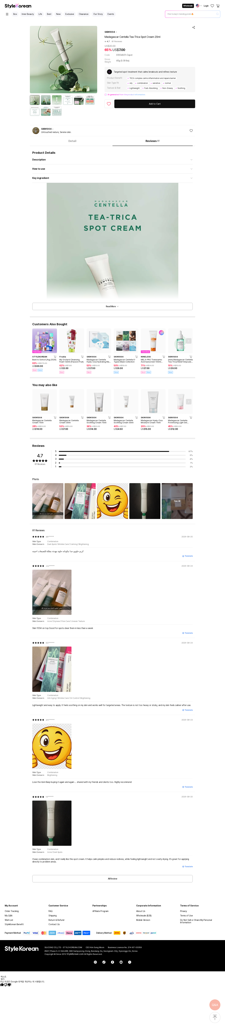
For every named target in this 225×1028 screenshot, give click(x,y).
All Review (112, 878)
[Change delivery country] (199, 6)
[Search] (217, 14)
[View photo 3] (112, 501)
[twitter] (130, 962)
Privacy (183, 911)
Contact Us (54, 924)
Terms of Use (186, 915)
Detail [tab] (72, 141)
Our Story (98, 14)
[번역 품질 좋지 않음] (7, 985)
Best (49, 14)
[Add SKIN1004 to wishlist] (191, 130)
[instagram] (95, 962)
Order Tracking (12, 911)
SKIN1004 (110, 32)
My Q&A (8, 915)
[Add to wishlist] (109, 104)
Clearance (83, 14)
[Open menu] (7, 14)
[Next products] (188, 341)
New (58, 14)
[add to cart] (55, 356)
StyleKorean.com (75, 954)
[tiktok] (104, 962)
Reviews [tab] (152, 141)
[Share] (193, 27)
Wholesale (188, 6)
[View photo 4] (144, 501)
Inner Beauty (28, 14)
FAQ (50, 911)
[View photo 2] (80, 501)
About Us (140, 911)
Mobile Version (143, 920)
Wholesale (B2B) (144, 915)
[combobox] (190, 14)
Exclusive (69, 14)
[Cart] (218, 6)
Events (111, 14)
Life (40, 14)
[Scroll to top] (214, 1017)
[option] (35, 100)
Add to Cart (155, 104)
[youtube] (121, 962)
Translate (189, 556)
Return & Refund (56, 920)
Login (206, 6)
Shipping (52, 915)
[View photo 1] (47, 501)
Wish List (9, 920)
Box (15, 14)
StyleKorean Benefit (14, 924)
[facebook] (112, 962)
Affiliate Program (100, 911)
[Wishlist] (212, 6)
